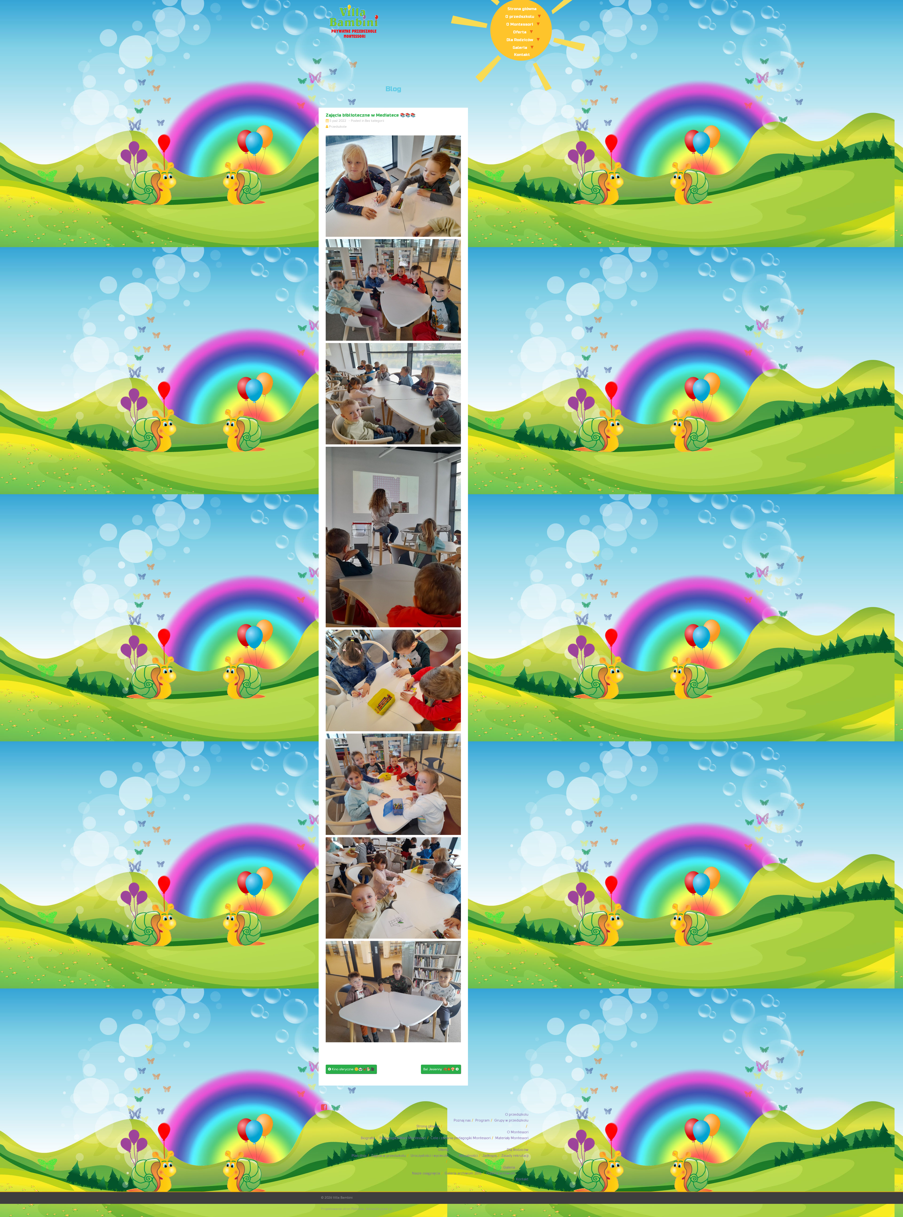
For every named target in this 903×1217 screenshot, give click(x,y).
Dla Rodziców (520, 40)
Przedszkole (338, 126)
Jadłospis (489, 1156)
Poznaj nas (462, 1120)
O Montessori (519, 24)
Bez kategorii (374, 120)
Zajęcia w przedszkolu (388, 1156)
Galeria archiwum (500, 1173)
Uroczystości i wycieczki (429, 1156)
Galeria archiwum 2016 (463, 1173)
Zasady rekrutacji (514, 1156)
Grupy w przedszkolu (511, 1120)
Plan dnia (359, 1156)
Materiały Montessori (511, 1138)
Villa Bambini (342, 1197)
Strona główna (521, 9)
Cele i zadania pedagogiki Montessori (461, 1138)
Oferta (519, 32)
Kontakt (522, 54)
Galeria (520, 47)
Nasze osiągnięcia (426, 1173)
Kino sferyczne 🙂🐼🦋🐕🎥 (351, 1069)
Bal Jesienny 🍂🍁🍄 (441, 1069)
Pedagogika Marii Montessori (403, 1138)
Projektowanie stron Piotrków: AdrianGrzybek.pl (356, 1209)
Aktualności (468, 1156)
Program (482, 1120)
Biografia (368, 1138)
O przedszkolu (519, 16)
